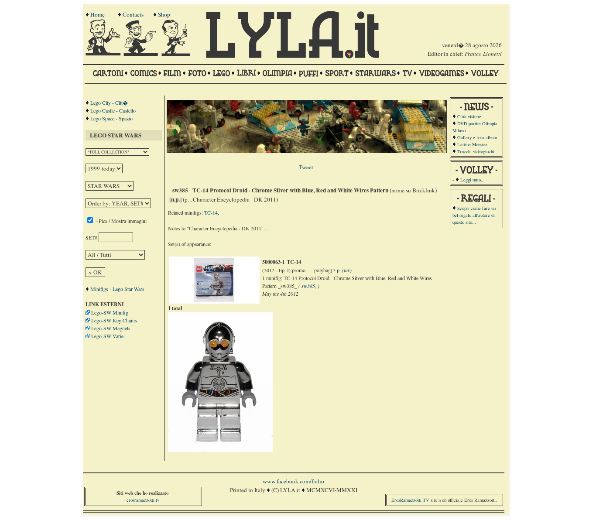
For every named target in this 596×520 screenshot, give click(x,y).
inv (347, 270)
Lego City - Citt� (109, 102)
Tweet (306, 167)
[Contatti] (141, 54)
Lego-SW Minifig (109, 312)
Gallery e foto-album (477, 137)
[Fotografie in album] (197, 77)
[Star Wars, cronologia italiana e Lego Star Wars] (375, 77)
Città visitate (469, 116)
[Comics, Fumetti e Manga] (143, 77)
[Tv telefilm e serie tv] (407, 77)
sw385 (308, 285)
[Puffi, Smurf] (308, 77)
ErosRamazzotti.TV (410, 500)
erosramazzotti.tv (143, 500)
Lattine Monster (472, 144)
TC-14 (211, 212)
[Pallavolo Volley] (485, 77)
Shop (164, 14)
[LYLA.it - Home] (292, 56)
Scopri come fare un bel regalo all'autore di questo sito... (474, 215)
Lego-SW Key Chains (114, 320)
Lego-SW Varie (107, 335)
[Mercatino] (179, 54)
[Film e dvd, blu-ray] (172, 77)
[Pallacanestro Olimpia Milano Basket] (277, 77)
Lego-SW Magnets (110, 328)
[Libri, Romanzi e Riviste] (246, 77)
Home (97, 14)
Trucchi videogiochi (475, 151)
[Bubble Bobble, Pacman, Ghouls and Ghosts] (441, 77)
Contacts (133, 14)
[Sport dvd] (336, 77)
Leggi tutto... (472, 180)
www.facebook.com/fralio (293, 481)
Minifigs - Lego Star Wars (117, 288)
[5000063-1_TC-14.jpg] (214, 299)
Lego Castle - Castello (113, 110)
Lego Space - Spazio (111, 118)
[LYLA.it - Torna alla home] (104, 54)
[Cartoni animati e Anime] (108, 77)
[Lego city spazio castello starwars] (221, 77)
